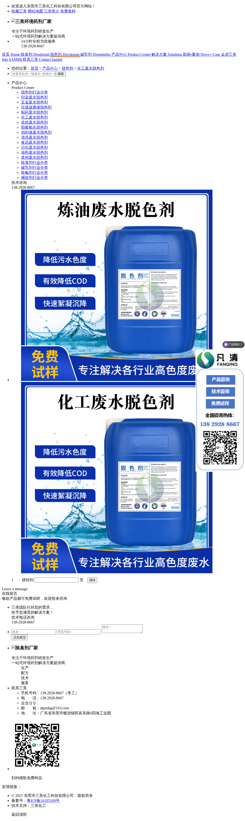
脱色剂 (67, 68)
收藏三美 (19, 11)
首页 (34, 68)
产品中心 (50, 68)
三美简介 (51, 11)
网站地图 (35, 11)
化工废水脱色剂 (90, 68)
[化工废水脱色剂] (132, 478)
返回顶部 (19, 814)
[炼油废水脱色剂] (132, 286)
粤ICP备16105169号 (43, 801)
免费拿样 (68, 11)
